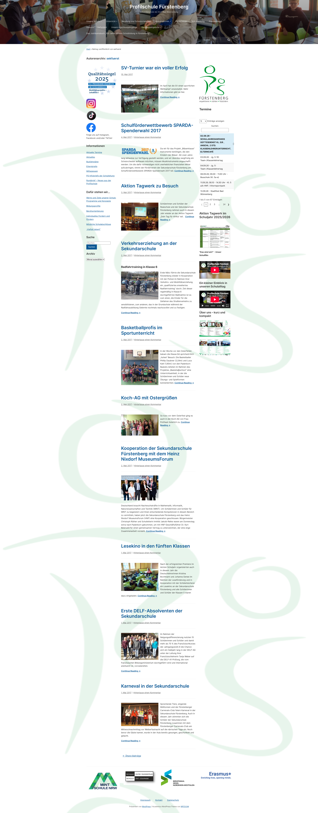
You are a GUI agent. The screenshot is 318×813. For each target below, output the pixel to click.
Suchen (228, 39)
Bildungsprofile (93, 206)
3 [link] (214, 204)
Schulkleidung (198, 21)
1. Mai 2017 (126, 552)
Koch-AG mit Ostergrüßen (149, 397)
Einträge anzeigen (215, 121)
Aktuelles (90, 157)
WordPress (146, 806)
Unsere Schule (93, 21)
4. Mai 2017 (126, 137)
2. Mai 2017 (126, 255)
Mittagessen (92, 171)
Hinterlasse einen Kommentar (147, 137)
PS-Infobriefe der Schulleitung (100, 175)
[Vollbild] (227, 305)
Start (88, 49)
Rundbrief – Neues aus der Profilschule (98, 182)
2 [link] (210, 204)
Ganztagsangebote (150, 27)
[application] (214, 299)
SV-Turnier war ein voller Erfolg (154, 68)
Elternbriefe (91, 166)
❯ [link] (228, 204)
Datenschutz (173, 800)
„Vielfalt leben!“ (93, 229)
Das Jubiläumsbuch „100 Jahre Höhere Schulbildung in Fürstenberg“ (118, 33)
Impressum (145, 800)
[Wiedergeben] (202, 305)
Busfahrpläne (92, 161)
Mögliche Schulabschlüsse (98, 224)
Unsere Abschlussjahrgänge (124, 27)
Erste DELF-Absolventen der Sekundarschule (151, 613)
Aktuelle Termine (94, 152)
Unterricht (111, 21)
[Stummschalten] (223, 305)
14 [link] (224, 204)
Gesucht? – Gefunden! (96, 27)
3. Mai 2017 (126, 192)
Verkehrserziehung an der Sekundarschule (149, 246)
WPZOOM (185, 806)
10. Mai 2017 (127, 74)
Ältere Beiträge (132, 756)
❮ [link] (202, 204)
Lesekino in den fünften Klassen (155, 546)
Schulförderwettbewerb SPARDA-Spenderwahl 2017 (157, 128)
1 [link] (206, 204)
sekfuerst (113, 58)
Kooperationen (162, 21)
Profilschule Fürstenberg (159, 7)
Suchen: (215, 126)
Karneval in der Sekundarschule (155, 686)
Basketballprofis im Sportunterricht (141, 330)
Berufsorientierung (95, 211)
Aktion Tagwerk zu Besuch (149, 186)
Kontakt (158, 800)
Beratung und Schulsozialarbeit (136, 21)
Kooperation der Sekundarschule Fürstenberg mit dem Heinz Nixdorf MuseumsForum (156, 453)
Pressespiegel (215, 21)
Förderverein (181, 21)
